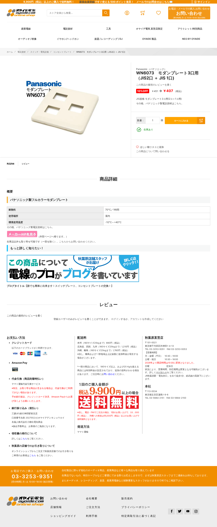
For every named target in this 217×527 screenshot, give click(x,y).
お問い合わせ (59, 498)
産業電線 (26, 28)
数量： (140, 120)
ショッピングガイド (63, 515)
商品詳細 (10, 163)
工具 (108, 28)
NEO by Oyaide (191, 38)
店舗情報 (56, 507)
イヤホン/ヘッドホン (68, 38)
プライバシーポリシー (135, 507)
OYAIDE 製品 (149, 38)
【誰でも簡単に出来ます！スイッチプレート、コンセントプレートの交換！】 (69, 285)
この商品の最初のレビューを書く (154, 84)
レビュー (25, 163)
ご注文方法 (93, 507)
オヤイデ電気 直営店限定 (149, 28)
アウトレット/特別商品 (190, 28)
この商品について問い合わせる (152, 151)
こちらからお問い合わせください (77, 241)
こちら (177, 103)
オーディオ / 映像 (27, 38)
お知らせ (162, 372)
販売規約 (127, 498)
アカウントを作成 (139, 318)
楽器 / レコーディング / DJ (108, 38)
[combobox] (78, 13)
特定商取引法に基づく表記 (138, 515)
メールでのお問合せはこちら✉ (154, 1)
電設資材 (68, 28)
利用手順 (91, 515)
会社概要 (91, 498)
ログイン (116, 318)
